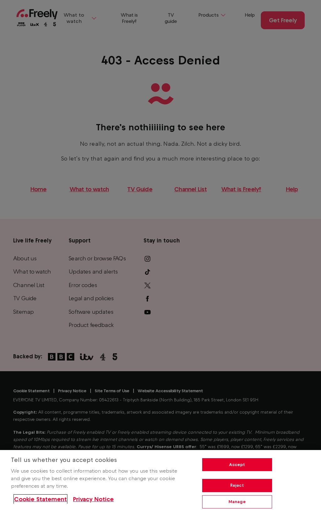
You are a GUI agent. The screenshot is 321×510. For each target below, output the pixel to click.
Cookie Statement (40, 499)
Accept (237, 464)
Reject (237, 485)
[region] (160, 480)
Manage (237, 501)
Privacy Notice (93, 499)
